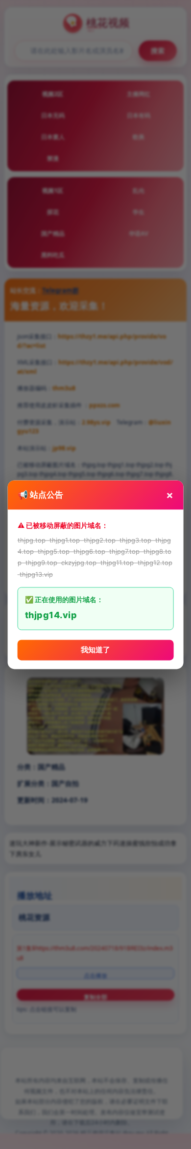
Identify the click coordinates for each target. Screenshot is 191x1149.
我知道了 (95, 649)
